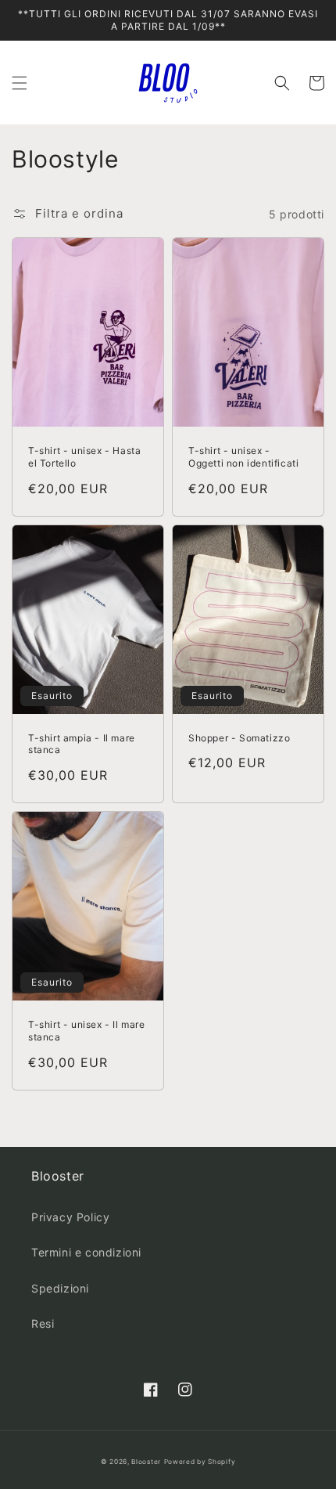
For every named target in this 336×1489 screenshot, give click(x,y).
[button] (19, 83)
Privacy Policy (70, 1217)
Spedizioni (60, 1288)
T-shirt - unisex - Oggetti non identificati (243, 457)
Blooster (146, 1462)
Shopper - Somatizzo (239, 738)
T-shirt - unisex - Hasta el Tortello (84, 457)
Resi (42, 1323)
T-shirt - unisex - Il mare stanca (86, 1031)
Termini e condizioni (86, 1252)
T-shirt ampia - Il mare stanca (81, 744)
